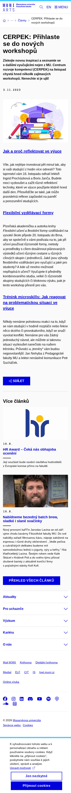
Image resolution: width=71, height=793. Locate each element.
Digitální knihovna (47, 662)
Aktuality (9, 596)
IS (34, 672)
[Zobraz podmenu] (62, 597)
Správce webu (12, 725)
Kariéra (8, 632)
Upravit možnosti (20, 767)
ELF (17, 672)
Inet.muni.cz (46, 672)
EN (49, 7)
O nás (7, 644)
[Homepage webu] (19, 7)
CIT (26, 672)
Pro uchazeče (13, 608)
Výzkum (9, 620)
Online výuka (11, 681)
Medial (7, 672)
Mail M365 (9, 662)
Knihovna (26, 662)
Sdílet (18, 381)
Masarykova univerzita (27, 720)
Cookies (28, 725)
